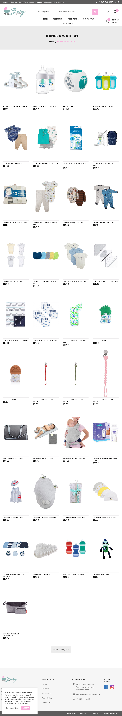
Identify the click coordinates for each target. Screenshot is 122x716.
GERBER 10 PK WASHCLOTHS (15, 223)
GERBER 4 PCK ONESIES (12, 282)
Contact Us (46, 702)
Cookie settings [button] (12, 708)
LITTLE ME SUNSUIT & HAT (13, 517)
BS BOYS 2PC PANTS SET (13, 164)
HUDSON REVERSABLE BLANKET (15, 341)
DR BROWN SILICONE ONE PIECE (103, 164)
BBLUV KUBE (68, 106)
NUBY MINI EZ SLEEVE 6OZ (73, 575)
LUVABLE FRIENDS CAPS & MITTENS (13, 575)
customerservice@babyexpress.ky (89, 694)
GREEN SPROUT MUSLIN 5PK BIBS (44, 282)
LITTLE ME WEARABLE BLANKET (45, 517)
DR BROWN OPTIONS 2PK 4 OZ (74, 164)
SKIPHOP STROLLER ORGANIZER (11, 634)
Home (44, 684)
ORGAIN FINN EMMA (101, 575)
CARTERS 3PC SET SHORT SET (45, 164)
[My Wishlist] (115, 12)
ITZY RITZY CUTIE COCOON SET (74, 341)
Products (45, 689)
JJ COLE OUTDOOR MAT (13, 458)
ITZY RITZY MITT (99, 341)
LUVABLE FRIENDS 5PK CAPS (104, 517)
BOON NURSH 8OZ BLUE (103, 106)
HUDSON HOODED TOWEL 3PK (105, 282)
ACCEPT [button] (26, 708)
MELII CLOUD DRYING (41, 575)
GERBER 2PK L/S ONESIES (73, 223)
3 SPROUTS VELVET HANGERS (15, 106)
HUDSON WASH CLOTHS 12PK (45, 341)
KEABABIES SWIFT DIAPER (43, 458)
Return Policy (47, 698)
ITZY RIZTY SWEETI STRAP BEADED (43, 400)
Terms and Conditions (77, 713)
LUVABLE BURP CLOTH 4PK (74, 517)
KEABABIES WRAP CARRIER (74, 458)
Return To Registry (61, 649)
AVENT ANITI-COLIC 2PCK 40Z (45, 106)
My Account (46, 693)
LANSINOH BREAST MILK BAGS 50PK (105, 459)
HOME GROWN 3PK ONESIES (74, 282)
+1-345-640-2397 (105, 2)
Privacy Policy (110, 713)
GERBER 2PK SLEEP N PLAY (103, 223)
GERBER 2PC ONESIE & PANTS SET (45, 223)
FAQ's (95, 713)
